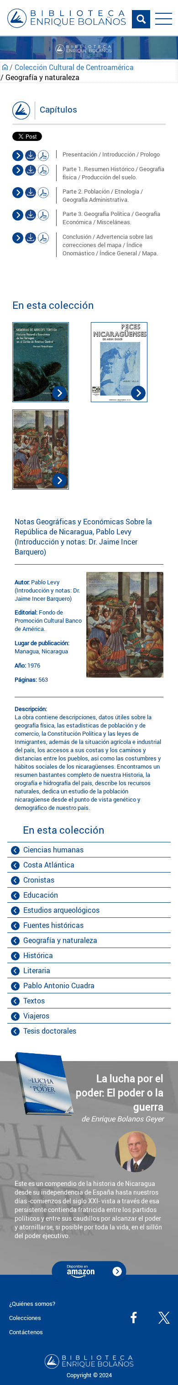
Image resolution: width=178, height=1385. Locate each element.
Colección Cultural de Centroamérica (74, 67)
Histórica (38, 955)
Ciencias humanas (53, 850)
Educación (40, 895)
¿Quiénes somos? (32, 1303)
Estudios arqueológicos (61, 910)
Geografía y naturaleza (60, 940)
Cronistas (38, 880)
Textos (34, 1001)
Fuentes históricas (53, 925)
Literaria (36, 970)
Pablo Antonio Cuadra (58, 986)
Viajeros (36, 1016)
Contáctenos (26, 1332)
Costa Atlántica (48, 865)
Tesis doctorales (49, 1031)
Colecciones (25, 1318)
